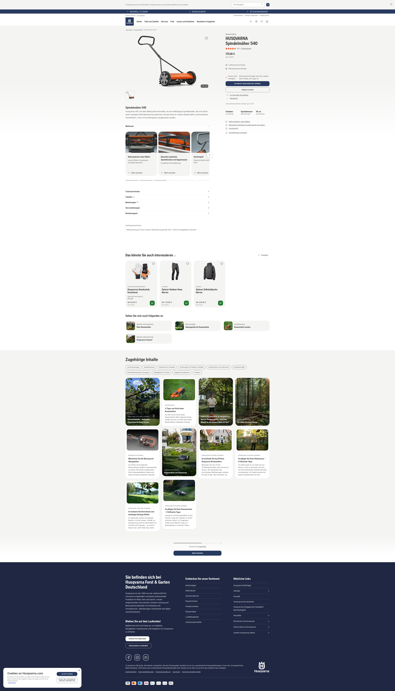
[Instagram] (137, 657)
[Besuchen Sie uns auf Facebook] (128, 657)
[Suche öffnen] (251, 21)
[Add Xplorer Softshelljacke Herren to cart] (220, 302)
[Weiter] (209, 154)
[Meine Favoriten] (261, 21)
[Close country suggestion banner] (391, 4)
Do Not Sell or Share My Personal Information (67, 680)
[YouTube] (146, 657)
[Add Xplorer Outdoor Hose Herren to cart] (186, 302)
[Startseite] (129, 21)
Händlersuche (264, 15)
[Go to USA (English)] (268, 4)
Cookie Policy (12, 683)
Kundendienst (238, 15)
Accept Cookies (67, 674)
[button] (139, 21)
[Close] (79, 670)
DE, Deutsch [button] (141, 15)
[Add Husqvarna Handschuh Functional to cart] (152, 302)
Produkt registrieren (251, 15)
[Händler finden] (256, 21)
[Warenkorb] (267, 21)
